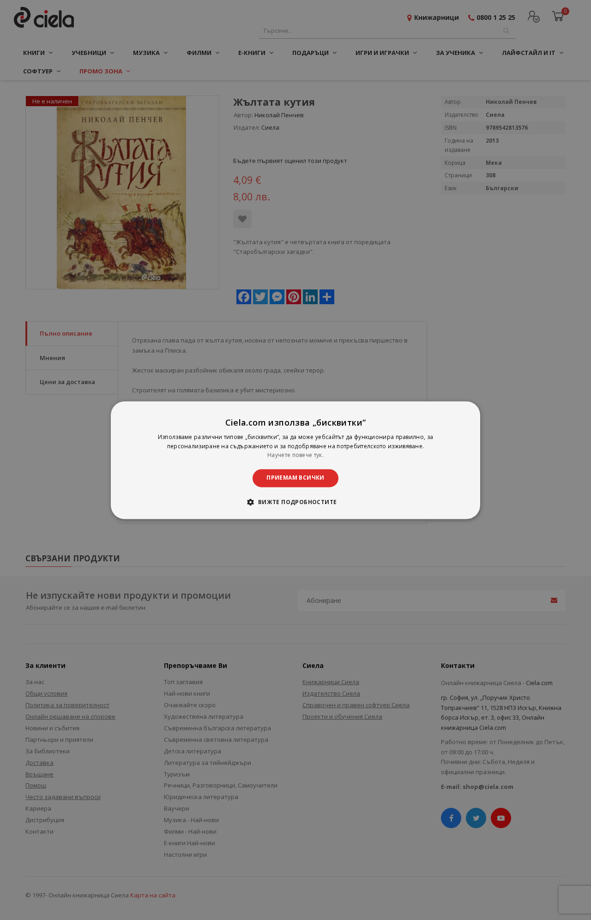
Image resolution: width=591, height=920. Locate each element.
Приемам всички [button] (295, 478)
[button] (295, 501)
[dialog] (295, 460)
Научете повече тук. (295, 455)
